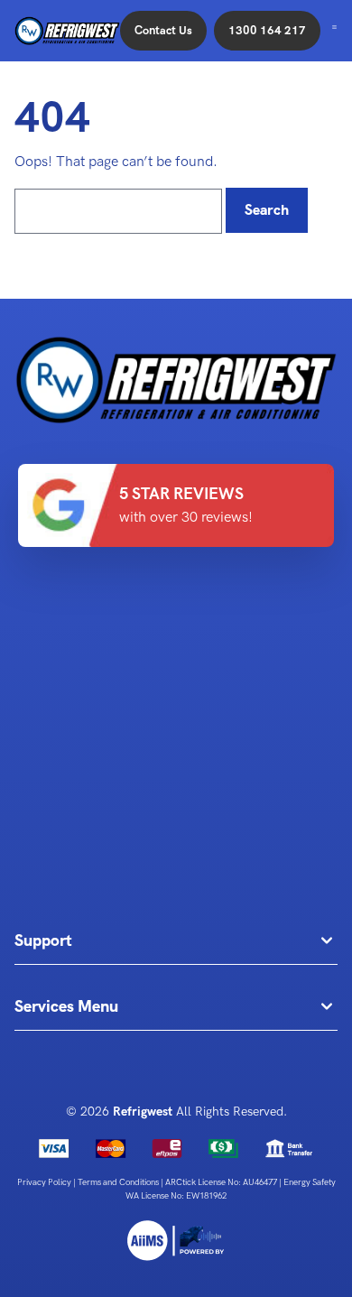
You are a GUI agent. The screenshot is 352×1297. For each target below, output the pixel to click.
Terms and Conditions (119, 1182)
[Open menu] (334, 27)
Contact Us (163, 30)
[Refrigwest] (176, 1240)
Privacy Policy (45, 1182)
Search (267, 209)
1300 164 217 (267, 30)
